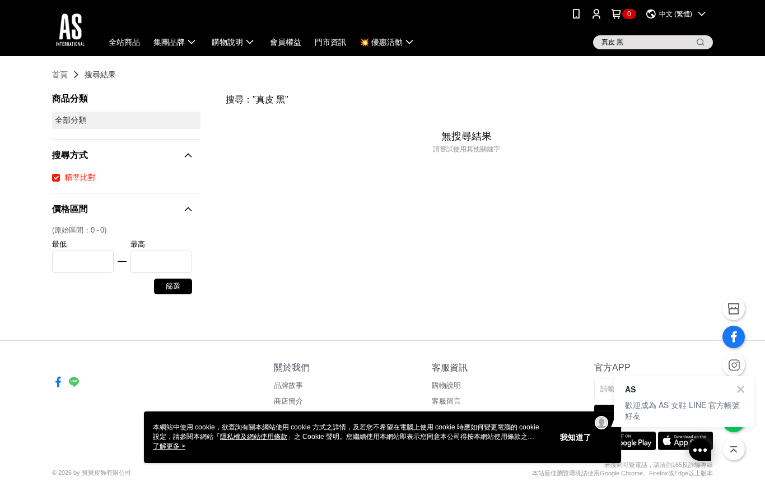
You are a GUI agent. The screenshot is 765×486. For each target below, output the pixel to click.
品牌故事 (288, 385)
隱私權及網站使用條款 (253, 437)
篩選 (173, 286)
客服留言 (446, 401)
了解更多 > (169, 446)
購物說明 (446, 385)
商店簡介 (288, 401)
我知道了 (575, 437)
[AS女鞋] (70, 29)
